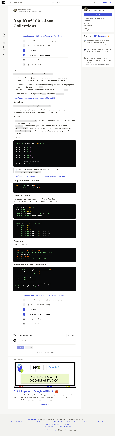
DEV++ (28, 421)
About (95, 421)
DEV (64, 429)
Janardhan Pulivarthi (24, 10)
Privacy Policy (58, 426)
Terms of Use (67, 426)
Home (13, 421)
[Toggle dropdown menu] (78, 359)
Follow (98, 14)
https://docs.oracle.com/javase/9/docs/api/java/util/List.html (37, 98)
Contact (100, 421)
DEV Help (53, 421)
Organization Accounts (75, 421)
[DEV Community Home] (3, 2)
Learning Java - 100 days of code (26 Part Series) (43, 36)
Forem (38, 429)
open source (47, 429)
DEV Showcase (87, 421)
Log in (96, 2)
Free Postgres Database (52, 424)
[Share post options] (4, 60)
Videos (34, 421)
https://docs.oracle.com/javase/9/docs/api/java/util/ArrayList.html (39, 176)
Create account (107, 2)
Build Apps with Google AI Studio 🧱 (36, 391)
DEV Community (100, 36)
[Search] (8, 2)
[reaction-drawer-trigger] (4, 34)
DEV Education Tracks (43, 421)
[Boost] (4, 54)
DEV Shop (63, 424)
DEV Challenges (20, 421)
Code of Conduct (39, 352)
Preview (29, 347)
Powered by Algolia (57, 2)
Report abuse (50, 352)
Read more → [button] (45, 404)
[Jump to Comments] (4, 41)
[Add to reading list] (4, 48)
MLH (68, 424)
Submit (20, 347)
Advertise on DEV (63, 421)
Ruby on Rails (54, 430)
